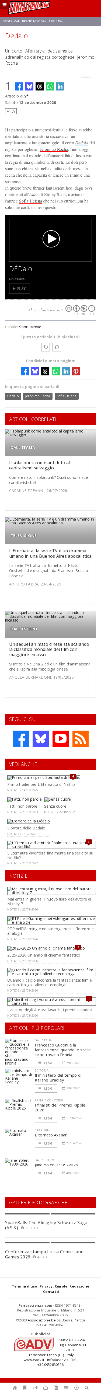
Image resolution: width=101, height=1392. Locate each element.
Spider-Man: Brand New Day (24, 21)
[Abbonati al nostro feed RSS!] (80, 739)
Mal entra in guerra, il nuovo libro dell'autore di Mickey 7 (49, 901)
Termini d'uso (24, 1286)
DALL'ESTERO (24, 629)
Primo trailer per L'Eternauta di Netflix (41, 784)
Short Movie (30, 326)
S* (26, 96)
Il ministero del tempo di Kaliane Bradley (58, 1077)
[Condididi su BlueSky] (29, 86)
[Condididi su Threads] (39, 86)
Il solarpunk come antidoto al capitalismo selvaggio (39, 465)
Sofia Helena (30, 201)
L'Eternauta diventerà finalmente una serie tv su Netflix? (50, 855)
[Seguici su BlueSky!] (41, 739)
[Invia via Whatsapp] (49, 86)
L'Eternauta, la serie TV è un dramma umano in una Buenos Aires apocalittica (50, 553)
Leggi (48, 1063)
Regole (61, 1286)
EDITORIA (41, 1070)
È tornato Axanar (51, 1135)
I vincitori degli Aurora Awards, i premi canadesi (49, 1009)
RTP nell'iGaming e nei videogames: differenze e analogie (50, 931)
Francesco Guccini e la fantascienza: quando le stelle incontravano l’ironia (63, 1049)
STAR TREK (43, 1130)
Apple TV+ (55, 21)
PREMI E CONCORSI (49, 1100)
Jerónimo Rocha (54, 149)
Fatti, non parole (22, 806)
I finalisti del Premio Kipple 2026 (60, 1107)
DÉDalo (20, 268)
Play (21, 288)
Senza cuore (55, 806)
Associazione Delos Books (50, 1320)
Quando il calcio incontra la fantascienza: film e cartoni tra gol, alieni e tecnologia (49, 982)
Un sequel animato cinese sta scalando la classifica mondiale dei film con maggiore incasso (49, 649)
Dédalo (81, 142)
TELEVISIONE (24, 535)
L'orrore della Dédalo (26, 828)
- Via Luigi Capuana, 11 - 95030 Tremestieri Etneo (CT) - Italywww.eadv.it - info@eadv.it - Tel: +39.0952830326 (55, 1352)
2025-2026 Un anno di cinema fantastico (43, 955)
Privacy (46, 1286)
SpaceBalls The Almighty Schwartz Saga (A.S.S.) (46, 1225)
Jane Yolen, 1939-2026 (56, 1164)
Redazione (79, 1286)
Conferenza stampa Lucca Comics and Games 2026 (44, 1254)
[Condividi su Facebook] (18, 86)
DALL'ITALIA (23, 447)
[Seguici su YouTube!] (60, 739)
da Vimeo (17, 278)
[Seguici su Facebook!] (21, 739)
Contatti (51, 1291)
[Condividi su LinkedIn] (60, 86)
